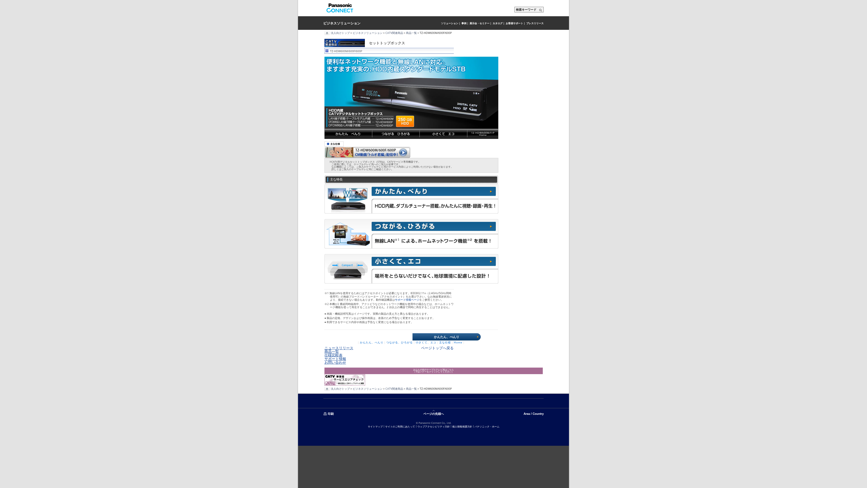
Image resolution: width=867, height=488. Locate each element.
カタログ (498, 23)
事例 (463, 23)
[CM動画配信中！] (367, 152)
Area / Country (535, 414)
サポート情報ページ (407, 300)
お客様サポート (514, 23)
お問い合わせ (335, 362)
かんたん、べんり (446, 337)
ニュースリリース (338, 347)
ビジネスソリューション (342, 23)
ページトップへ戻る (437, 347)
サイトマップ (375, 426)
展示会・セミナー (479, 23)
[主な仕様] (334, 143)
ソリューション (449, 23)
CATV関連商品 (394, 33)
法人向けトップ (340, 33)
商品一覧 (411, 33)
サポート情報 (335, 358)
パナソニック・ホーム (487, 426)
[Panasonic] (340, 8)
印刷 (331, 414)
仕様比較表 (333, 355)
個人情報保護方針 (462, 426)
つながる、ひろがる (399, 342)
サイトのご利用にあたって (400, 426)
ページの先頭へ (433, 413)
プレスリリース (535, 23)
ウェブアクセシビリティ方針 (433, 426)
